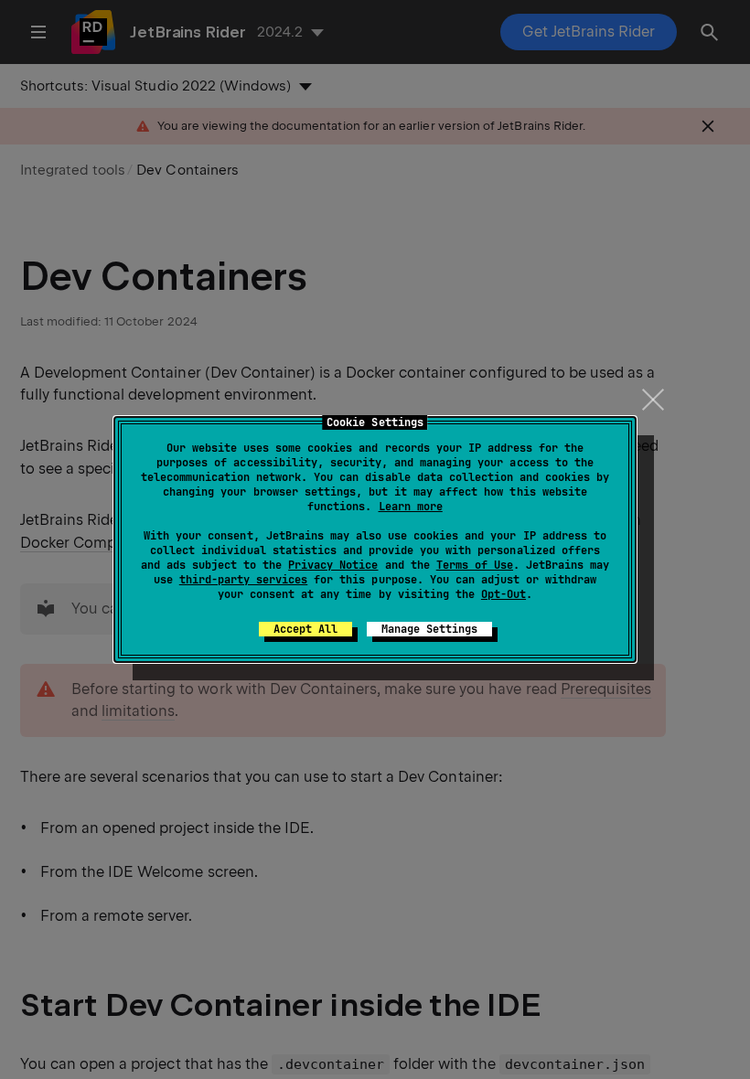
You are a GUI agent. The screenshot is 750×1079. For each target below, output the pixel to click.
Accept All (305, 629)
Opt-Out (503, 594)
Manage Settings (429, 629)
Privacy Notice (333, 565)
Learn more (411, 506)
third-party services (243, 579)
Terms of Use (474, 565)
